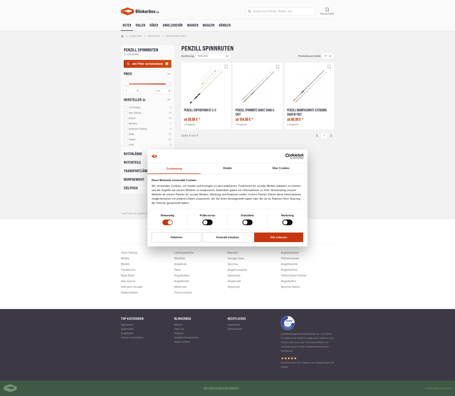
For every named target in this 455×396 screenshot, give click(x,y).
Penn (177, 269)
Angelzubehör (173, 25)
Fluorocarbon (183, 292)
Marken (192, 25)
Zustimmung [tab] (174, 168)
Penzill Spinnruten (176, 36)
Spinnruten (154, 36)
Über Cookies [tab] (280, 168)
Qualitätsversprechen (186, 337)
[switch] (207, 222)
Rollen (140, 25)
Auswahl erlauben (227, 237)
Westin (125, 264)
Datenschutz (235, 329)
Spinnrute (234, 275)
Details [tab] (227, 168)
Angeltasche (289, 264)
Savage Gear (236, 258)
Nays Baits (128, 275)
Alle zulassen (278, 237)
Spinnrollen (127, 329)
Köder (154, 25)
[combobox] (213, 56)
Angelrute (180, 264)
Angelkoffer (288, 281)
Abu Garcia (128, 281)
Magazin (208, 25)
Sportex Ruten (290, 287)
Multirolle (180, 287)
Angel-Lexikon (182, 342)
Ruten (127, 25)
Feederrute (128, 269)
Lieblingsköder (184, 252)
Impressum (234, 325)
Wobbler (179, 258)
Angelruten (136, 36)
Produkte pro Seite (309, 56)
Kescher (233, 252)
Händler (225, 25)
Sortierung (187, 56)
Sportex (233, 264)
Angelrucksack (237, 269)
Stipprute (234, 287)
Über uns (179, 329)
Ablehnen (176, 237)
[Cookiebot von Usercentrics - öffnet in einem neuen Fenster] (288, 156)
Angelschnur (289, 269)
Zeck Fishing (129, 252)
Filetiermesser (290, 258)
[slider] (127, 84)
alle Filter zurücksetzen (147, 63)
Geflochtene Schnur (294, 275)
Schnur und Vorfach (132, 337)
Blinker (125, 258)
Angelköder (181, 281)
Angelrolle (234, 281)
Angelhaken (182, 275)
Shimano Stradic (132, 287)
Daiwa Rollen (129, 292)
